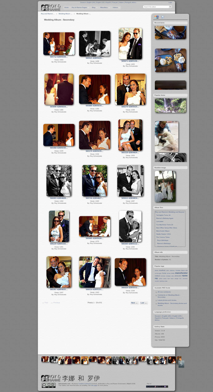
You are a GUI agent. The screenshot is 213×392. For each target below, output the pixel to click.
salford (160, 278)
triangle (176, 278)
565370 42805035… (94, 151)
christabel (177, 270)
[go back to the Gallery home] (51, 7)
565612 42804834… (130, 198)
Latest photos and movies (167, 300)
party (172, 275)
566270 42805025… (130, 107)
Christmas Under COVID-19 (166, 246)
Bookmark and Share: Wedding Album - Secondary (156, 17)
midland (157, 276)
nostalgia (168, 275)
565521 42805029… (94, 58)
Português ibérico (130, 2)
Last (142, 303)
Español (108, 2)
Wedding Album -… (65, 14)
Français (115, 2)
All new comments (164, 292)
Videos (114, 7)
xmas (165, 281)
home (164, 273)
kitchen (169, 273)
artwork (156, 270)
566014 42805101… (94, 289)
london (172, 273)
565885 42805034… (94, 106)
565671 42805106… (130, 61)
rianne (185, 276)
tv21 (180, 278)
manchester (181, 273)
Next (133, 303)
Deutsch (83, 2)
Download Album (163, 17)
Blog (92, 7)
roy (156, 278)
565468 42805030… (59, 148)
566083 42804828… (59, 198)
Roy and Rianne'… (48, 14)
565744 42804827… (94, 198)
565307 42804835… (59, 289)
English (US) (100, 2)
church (183, 270)
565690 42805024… (59, 107)
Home (66, 7)
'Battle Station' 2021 (163, 234)
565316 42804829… (130, 152)
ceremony (172, 270)
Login (170, 2)
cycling (157, 273)
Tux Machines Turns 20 (164, 225)
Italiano (121, 2)
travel (172, 278)
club (186, 270)
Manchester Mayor (162, 231)
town (168, 278)
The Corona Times (162, 237)
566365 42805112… (130, 244)
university (185, 278)
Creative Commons (84, 383)
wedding (162, 281)
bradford (162, 270)
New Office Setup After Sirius (166, 228)
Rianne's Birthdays (163, 243)
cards (167, 270)
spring (164, 278)
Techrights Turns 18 (162, 215)
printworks (178, 276)
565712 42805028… (59, 57)
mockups (163, 275)
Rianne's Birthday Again (164, 218)
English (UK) (91, 2)
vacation (157, 281)
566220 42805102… (59, 244)
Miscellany (103, 7)
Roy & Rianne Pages (78, 7)
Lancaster (159, 221)
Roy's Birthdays (161, 240)
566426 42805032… (130, 287)
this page (94, 385)
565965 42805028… (94, 238)
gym (160, 273)
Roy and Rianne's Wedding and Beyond (169, 212)
